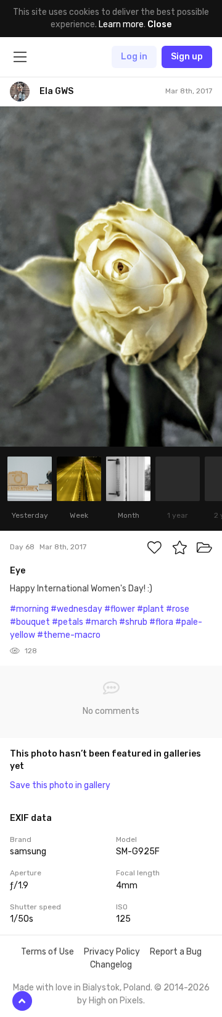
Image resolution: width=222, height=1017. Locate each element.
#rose (177, 609)
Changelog (111, 964)
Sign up (187, 56)
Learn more (121, 24)
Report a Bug (176, 951)
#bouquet (30, 622)
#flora (161, 622)
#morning (29, 609)
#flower (119, 609)
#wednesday (76, 609)
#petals (67, 622)
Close (159, 24)
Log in (134, 56)
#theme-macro (69, 635)
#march (101, 622)
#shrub (133, 622)
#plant (150, 609)
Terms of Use (47, 951)
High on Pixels (116, 1000)
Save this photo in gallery (60, 785)
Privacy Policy (112, 951)
